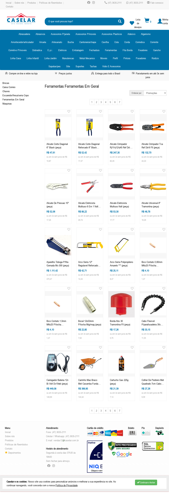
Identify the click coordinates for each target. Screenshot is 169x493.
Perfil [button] (115, 58)
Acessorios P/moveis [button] (86, 33)
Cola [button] (116, 42)
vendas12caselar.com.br (66, 440)
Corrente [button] (154, 42)
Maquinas (7, 103)
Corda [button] (127, 42)
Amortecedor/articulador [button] (22, 42)
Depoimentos (14, 452)
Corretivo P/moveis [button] (17, 50)
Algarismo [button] (146, 33)
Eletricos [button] (62, 50)
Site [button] (68, 66)
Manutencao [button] (68, 58)
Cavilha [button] (105, 42)
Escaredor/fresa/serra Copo (15, 95)
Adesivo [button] (131, 33)
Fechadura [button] (94, 50)
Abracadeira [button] (24, 33)
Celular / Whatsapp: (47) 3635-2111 (62, 436)
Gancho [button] (157, 50)
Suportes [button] (80, 66)
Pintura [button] (126, 58)
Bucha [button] (71, 42)
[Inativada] (94, 457)
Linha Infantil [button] (33, 58)
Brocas (5, 82)
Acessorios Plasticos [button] (112, 33)
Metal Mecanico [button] (87, 58)
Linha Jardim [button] (50, 58)
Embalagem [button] (78, 50)
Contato (9, 6)
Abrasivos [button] (40, 33)
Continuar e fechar (147, 482)
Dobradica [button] (37, 50)
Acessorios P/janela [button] (60, 33)
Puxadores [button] (141, 58)
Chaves (6, 91)
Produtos (31, 2)
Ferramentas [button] (111, 50)
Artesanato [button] (57, 42)
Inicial (8, 2)
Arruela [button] (42, 42)
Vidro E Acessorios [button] (111, 66)
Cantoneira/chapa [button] (87, 42)
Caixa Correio (8, 87)
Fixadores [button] (143, 50)
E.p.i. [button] (50, 50)
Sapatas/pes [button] (55, 66)
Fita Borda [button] (128, 50)
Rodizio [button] (155, 58)
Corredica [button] (140, 42)
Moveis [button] (103, 58)
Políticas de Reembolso (50, 2)
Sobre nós (19, 2)
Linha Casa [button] (15, 58)
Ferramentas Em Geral (13, 99)
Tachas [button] (93, 66)
